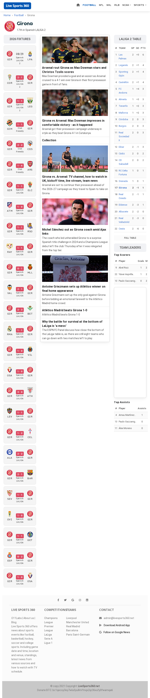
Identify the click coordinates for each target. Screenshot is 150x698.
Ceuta (122, 228)
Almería (123, 99)
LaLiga (48, 634)
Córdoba (123, 119)
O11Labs (16, 618)
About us (28, 618)
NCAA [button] (125, 4)
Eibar (121, 147)
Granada (123, 181)
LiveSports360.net (89, 686)
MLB (116, 4)
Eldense (123, 204)
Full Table (130, 238)
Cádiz (122, 153)
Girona (123, 187)
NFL (101, 4)
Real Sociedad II (124, 136)
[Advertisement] (130, 342)
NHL (108, 4)
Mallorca (123, 112)
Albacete (123, 211)
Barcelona (72, 630)
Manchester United (77, 622)
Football (89, 4)
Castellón (124, 82)
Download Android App (117, 625)
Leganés (123, 65)
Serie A (48, 638)
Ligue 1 (48, 642)
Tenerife (123, 106)
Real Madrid (73, 626)
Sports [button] (139, 4)
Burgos (122, 126)
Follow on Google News (117, 632)
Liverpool (71, 618)
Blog (13, 622)
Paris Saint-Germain (78, 634)
